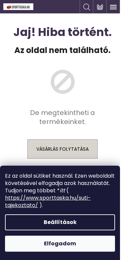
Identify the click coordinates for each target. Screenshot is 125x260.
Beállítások (60, 222)
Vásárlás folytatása (62, 149)
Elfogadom (60, 243)
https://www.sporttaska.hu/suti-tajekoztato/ (48, 201)
